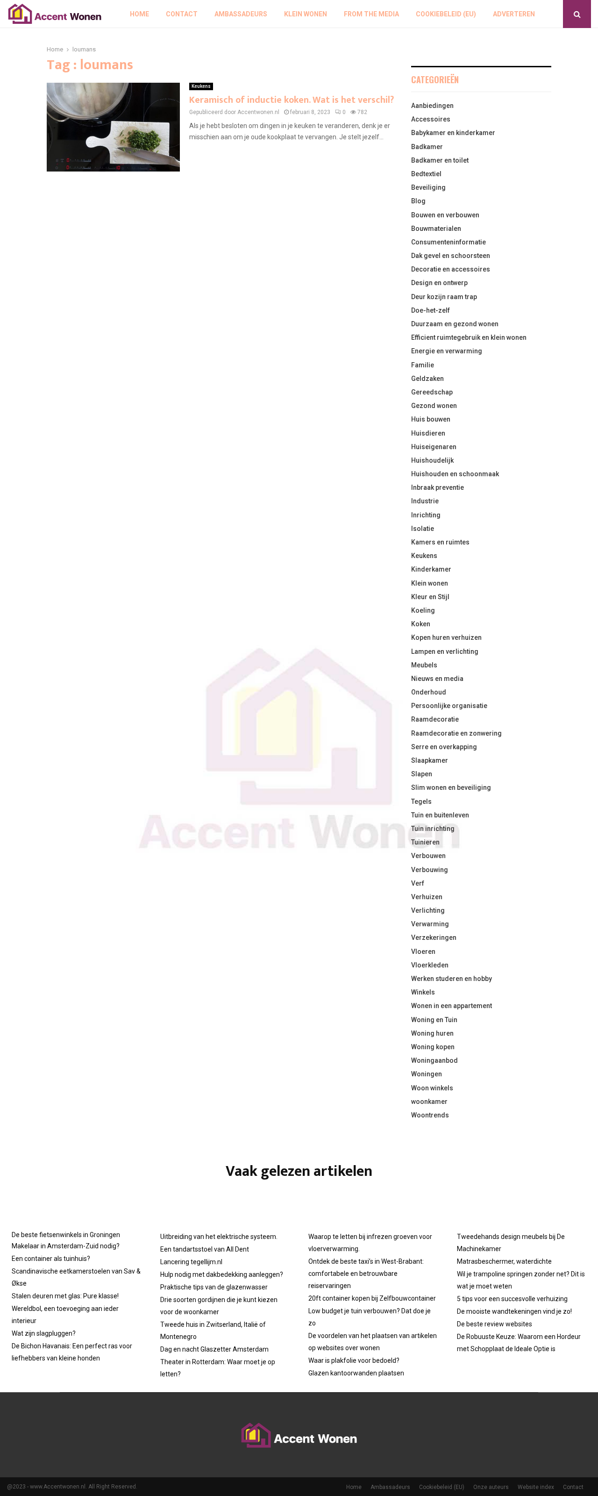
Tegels (421, 801)
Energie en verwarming (446, 351)
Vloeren (423, 951)
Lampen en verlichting (444, 651)
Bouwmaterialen (436, 228)
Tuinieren (425, 842)
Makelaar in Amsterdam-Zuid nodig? (66, 1246)
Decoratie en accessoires (450, 269)
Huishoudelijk (432, 460)
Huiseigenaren (433, 447)
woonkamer (429, 1101)
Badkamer (427, 146)
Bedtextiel (426, 174)
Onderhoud (428, 692)
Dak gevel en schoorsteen (450, 255)
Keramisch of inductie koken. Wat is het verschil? (291, 100)
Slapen (421, 774)
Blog (418, 201)
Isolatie (422, 528)
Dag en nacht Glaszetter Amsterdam (214, 1349)
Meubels (424, 665)
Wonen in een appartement (451, 1005)
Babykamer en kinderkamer (453, 132)
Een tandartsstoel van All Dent (204, 1249)
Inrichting (426, 515)
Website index (536, 1487)
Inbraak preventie (437, 487)
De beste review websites (494, 1324)
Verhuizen (426, 897)
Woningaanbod (434, 1060)
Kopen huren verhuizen (446, 637)
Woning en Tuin (434, 1020)
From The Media (371, 14)
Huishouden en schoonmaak (455, 474)
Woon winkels (432, 1088)
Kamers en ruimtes (440, 542)
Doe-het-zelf (430, 310)
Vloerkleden (429, 965)
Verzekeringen (433, 937)
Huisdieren (428, 433)
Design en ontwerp (439, 282)
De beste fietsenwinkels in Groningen (66, 1234)
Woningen (426, 1074)
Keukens (201, 86)
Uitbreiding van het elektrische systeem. (219, 1236)
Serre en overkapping (444, 747)
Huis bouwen (430, 419)
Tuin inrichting (433, 828)
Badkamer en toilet (440, 160)
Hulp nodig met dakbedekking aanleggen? (221, 1274)
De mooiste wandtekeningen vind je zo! (514, 1311)
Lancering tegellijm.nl (191, 1262)
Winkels (423, 992)
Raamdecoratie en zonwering (456, 733)
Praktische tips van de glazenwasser (214, 1287)
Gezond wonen (434, 405)
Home (139, 14)
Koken (420, 624)
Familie (422, 365)
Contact (182, 14)
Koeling (423, 610)
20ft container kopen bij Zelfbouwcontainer (372, 1298)
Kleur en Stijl (430, 597)
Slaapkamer (429, 760)
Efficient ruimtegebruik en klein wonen (469, 337)
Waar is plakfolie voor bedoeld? (353, 1360)
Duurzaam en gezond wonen (454, 324)
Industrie (425, 501)
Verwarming (430, 924)
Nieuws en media (437, 678)
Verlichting (428, 910)
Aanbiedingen (432, 105)
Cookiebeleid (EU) (446, 14)
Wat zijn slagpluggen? (44, 1333)
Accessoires (430, 119)
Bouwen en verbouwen (445, 215)
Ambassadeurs (240, 14)
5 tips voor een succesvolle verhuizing (512, 1299)
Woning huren (432, 1033)
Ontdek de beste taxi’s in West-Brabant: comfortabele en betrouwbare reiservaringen (366, 1273)
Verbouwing (429, 869)
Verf (417, 883)
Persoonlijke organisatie (449, 705)
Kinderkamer (431, 569)
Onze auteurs (491, 1487)
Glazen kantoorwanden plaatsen (356, 1373)
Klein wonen (305, 14)
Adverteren (514, 14)
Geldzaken (427, 378)
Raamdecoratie (435, 719)
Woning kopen (433, 1047)
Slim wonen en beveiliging (451, 787)
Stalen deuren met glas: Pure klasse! (65, 1296)
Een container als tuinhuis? (51, 1258)
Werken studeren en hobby (451, 978)
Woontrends (430, 1115)
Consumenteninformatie (448, 242)
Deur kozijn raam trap (444, 297)
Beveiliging (428, 187)
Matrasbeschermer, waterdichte (504, 1261)
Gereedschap (432, 392)
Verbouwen (428, 855)
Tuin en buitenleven (440, 815)
